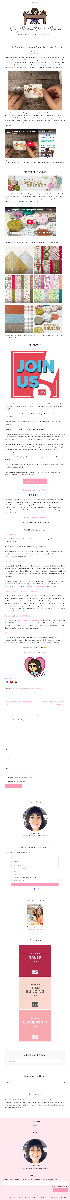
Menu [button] (36, 2)
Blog (35, 1129)
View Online (30, 929)
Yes (15, 871)
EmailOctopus (39, 888)
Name (7, 749)
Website (7, 768)
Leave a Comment (34, 53)
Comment (8, 725)
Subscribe (60, 1190)
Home (35, 1125)
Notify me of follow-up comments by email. (19, 777)
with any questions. (34, 586)
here (19, 162)
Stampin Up (31, 688)
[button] (12, 871)
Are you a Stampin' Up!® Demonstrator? (21, 868)
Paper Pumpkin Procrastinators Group (30, 620)
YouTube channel (10, 642)
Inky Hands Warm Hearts (34, 19)
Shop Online (39, 929)
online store (34, 500)
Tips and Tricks (17, 688)
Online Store (35, 1132)
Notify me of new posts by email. (16, 781)
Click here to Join (35, 481)
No (15, 874)
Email (7, 759)
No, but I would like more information (25, 877)
